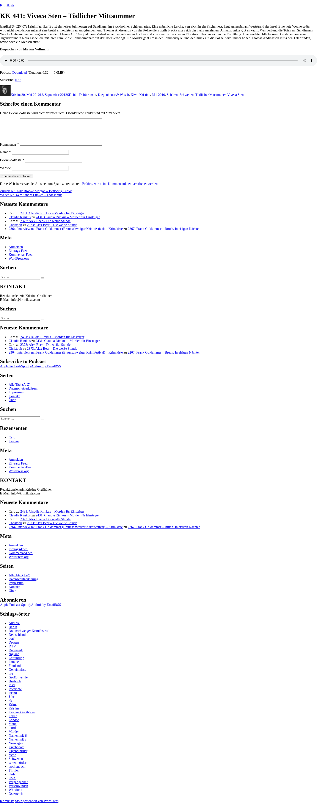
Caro (12, 437)
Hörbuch (15, 681)
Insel (12, 685)
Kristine (16, 95)
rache (12, 755)
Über (12, 400)
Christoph (15, 225)
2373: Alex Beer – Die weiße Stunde (45, 221)
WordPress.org (19, 258)
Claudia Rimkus (20, 217)
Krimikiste (7, 5)
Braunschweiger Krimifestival (29, 631)
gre (11, 673)
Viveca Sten (235, 95)
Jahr (11, 697)
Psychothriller (18, 751)
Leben (13, 716)
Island (13, 693)
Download (19, 72)
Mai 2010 (158, 95)
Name (5, 152)
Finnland (15, 665)
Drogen (14, 642)
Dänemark (16, 650)
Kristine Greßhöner (22, 712)
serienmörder (17, 762)
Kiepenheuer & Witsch (113, 95)
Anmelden (16, 247)
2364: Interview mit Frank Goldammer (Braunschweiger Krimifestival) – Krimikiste (66, 229)
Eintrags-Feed (18, 251)
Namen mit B (18, 735)
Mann (13, 724)
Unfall (13, 774)
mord (12, 728)
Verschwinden (18, 786)
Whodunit (15, 790)
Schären (172, 95)
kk (10, 700)
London (14, 720)
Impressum (16, 392)
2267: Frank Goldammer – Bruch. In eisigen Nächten (164, 229)
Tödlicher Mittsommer (210, 95)
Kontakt (14, 396)
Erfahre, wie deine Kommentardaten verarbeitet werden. (120, 184)
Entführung (16, 658)
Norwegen (16, 743)
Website (5, 168)
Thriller (14, 770)
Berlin (13, 627)
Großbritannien (19, 677)
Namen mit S (18, 739)
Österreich (16, 793)
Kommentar (9, 144)
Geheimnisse (17, 669)
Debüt (73, 95)
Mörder (14, 731)
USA (12, 778)
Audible (14, 623)
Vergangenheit (18, 782)
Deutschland (17, 634)
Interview (15, 689)
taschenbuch (17, 766)
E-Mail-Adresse (12, 160)
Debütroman (87, 95)
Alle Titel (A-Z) (19, 384)
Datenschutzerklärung (23, 388)
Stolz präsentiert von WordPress (36, 801)
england (14, 654)
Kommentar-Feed (21, 254)
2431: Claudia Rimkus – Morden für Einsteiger (52, 213)
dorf (11, 638)
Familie (14, 662)
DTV (12, 646)
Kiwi (134, 95)
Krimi (13, 704)
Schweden (186, 95)
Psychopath (16, 747)
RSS (18, 80)
